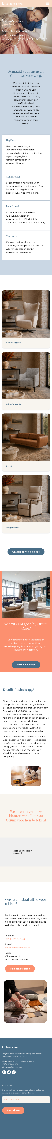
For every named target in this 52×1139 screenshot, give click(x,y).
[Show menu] (47, 4)
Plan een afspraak (20, 968)
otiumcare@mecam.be (12, 1067)
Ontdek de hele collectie (26, 552)
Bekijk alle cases (26, 664)
